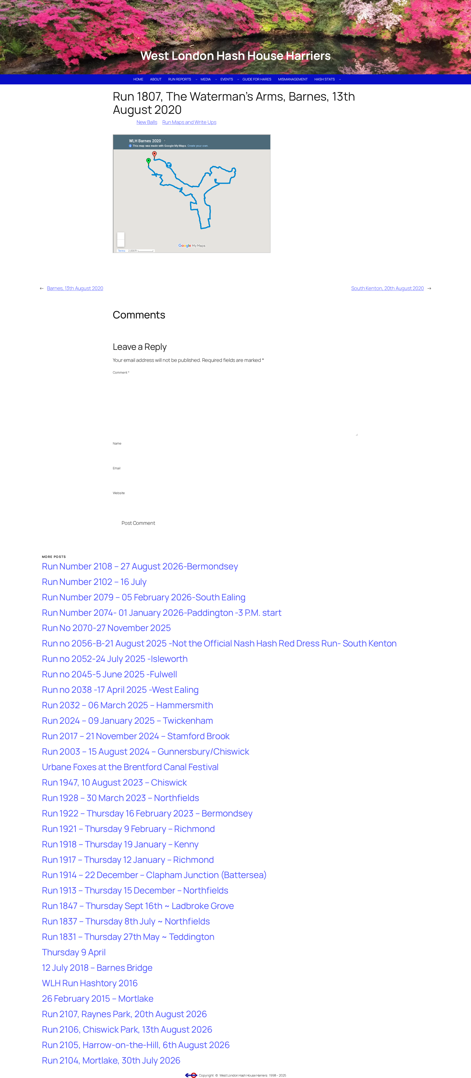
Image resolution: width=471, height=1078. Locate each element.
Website (119, 493)
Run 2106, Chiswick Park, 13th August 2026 (127, 1030)
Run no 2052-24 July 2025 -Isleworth (115, 659)
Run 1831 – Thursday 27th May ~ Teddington (128, 937)
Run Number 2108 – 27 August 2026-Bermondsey (140, 566)
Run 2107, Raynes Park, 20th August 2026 (124, 1014)
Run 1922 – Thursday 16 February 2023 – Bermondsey (147, 813)
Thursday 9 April (74, 952)
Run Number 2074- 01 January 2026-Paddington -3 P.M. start (162, 613)
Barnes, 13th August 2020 (75, 288)
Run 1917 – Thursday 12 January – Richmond (128, 860)
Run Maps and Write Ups (189, 122)
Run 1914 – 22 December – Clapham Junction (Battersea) (154, 875)
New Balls (147, 122)
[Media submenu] (216, 79)
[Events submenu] (238, 79)
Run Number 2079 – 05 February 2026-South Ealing (144, 597)
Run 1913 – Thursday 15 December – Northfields (135, 890)
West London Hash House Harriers (235, 55)
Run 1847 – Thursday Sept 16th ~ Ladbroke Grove (138, 906)
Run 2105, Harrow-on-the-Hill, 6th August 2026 (136, 1045)
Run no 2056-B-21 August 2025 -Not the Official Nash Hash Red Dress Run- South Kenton (219, 643)
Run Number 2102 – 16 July (94, 582)
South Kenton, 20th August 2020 (387, 288)
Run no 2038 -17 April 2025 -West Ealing (120, 690)
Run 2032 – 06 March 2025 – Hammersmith (127, 705)
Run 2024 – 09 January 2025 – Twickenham (127, 721)
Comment (121, 372)
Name (117, 443)
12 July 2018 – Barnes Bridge (97, 968)
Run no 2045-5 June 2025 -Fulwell (109, 674)
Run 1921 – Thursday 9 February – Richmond (128, 829)
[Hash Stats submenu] (340, 79)
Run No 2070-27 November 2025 (106, 628)
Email (116, 468)
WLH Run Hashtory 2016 (90, 983)
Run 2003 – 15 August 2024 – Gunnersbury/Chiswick (145, 752)
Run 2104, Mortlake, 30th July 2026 (111, 1060)
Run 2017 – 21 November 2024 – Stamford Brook (136, 736)
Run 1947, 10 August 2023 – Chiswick (114, 782)
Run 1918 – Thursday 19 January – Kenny (120, 844)
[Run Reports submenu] (196, 79)
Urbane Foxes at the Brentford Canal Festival (130, 767)
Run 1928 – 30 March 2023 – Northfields (120, 798)
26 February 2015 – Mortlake (98, 999)
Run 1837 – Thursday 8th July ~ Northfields (126, 921)
